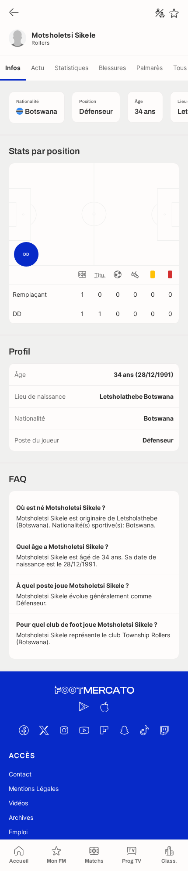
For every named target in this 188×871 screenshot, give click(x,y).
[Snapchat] (124, 730)
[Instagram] (63, 730)
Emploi (18, 832)
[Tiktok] (144, 730)
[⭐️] (174, 13)
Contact (20, 774)
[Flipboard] (104, 730)
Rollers (40, 42)
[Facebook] (23, 730)
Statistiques (71, 67)
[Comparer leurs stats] (160, 13)
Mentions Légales (34, 788)
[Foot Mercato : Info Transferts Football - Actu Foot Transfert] (94, 690)
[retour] (14, 13)
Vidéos (18, 803)
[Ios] (104, 706)
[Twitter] (43, 730)
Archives (21, 817)
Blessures (112, 67)
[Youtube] (84, 730)
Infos (13, 67)
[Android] (84, 706)
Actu (37, 67)
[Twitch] (164, 730)
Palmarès (149, 67)
